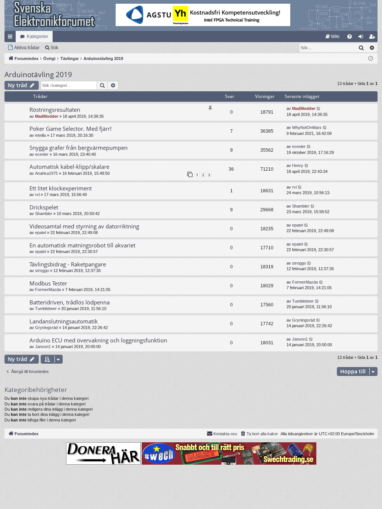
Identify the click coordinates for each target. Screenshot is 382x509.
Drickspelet (43, 207)
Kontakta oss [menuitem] (225, 433)
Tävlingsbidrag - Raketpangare (67, 264)
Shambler (43, 213)
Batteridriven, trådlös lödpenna (69, 302)
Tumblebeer (46, 308)
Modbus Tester (48, 283)
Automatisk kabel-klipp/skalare (69, 166)
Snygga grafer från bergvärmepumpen (78, 147)
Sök (54, 47)
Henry (297, 165)
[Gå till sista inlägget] (318, 108)
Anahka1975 (46, 173)
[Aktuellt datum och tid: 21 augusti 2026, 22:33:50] (370, 58)
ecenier (41, 154)
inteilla (40, 135)
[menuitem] (332, 36)
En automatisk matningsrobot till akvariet (82, 245)
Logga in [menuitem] (362, 38)
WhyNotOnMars (307, 127)
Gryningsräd (46, 327)
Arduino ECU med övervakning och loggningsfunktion (98, 340)
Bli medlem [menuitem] (373, 38)
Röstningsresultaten (54, 109)
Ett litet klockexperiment (60, 188)
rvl (37, 194)
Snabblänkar (11, 38)
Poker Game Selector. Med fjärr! (70, 128)
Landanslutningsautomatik (63, 321)
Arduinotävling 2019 (38, 74)
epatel (40, 232)
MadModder (46, 116)
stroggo (42, 270)
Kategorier (37, 36)
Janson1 (43, 346)
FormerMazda (48, 289)
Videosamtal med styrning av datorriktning (84, 226)
